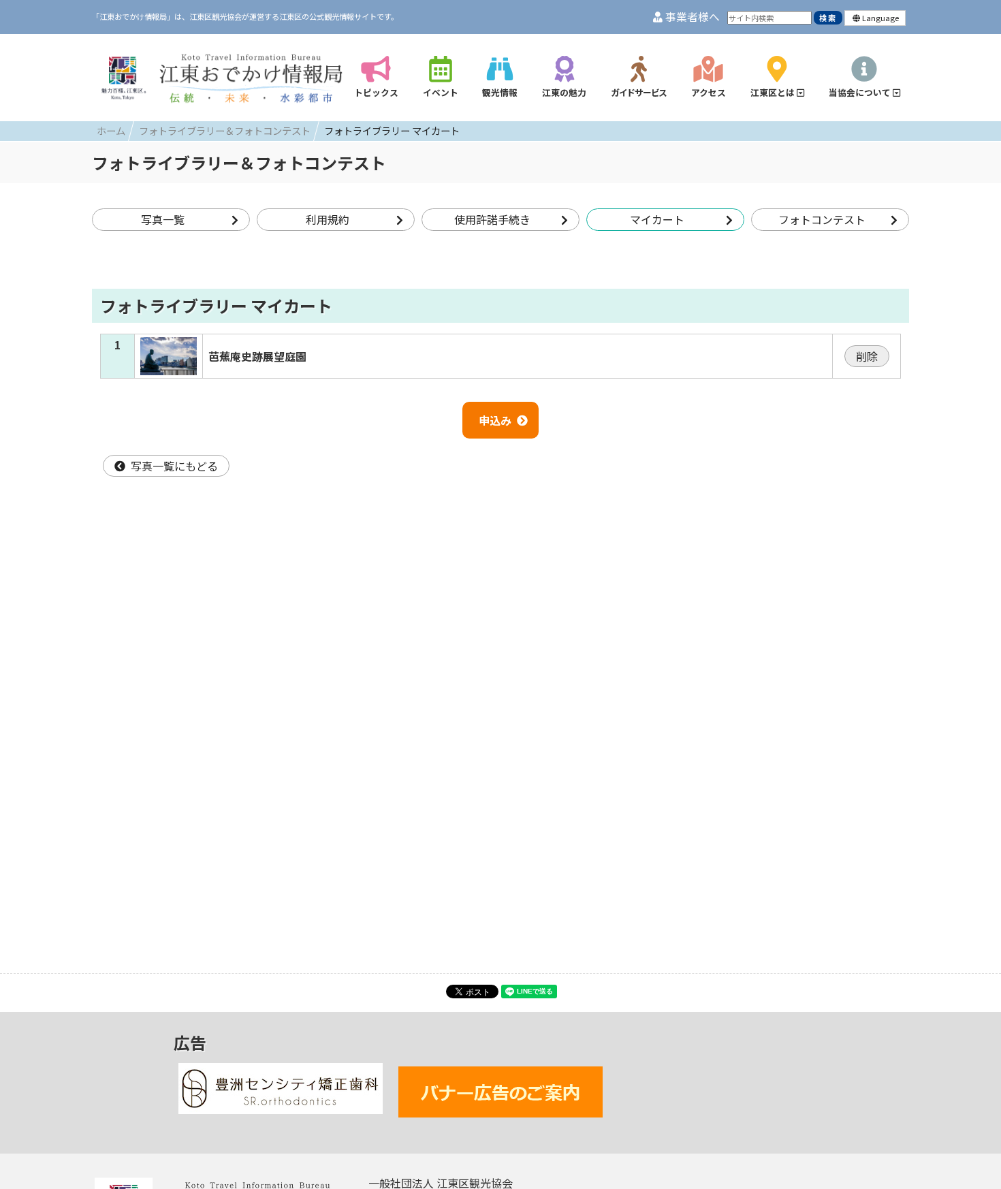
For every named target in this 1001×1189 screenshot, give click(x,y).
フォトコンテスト (821, 219)
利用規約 (327, 219)
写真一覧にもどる (174, 466)
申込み (495, 420)
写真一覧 (163, 219)
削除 (867, 356)
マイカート (657, 219)
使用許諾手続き (492, 219)
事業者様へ (691, 17)
